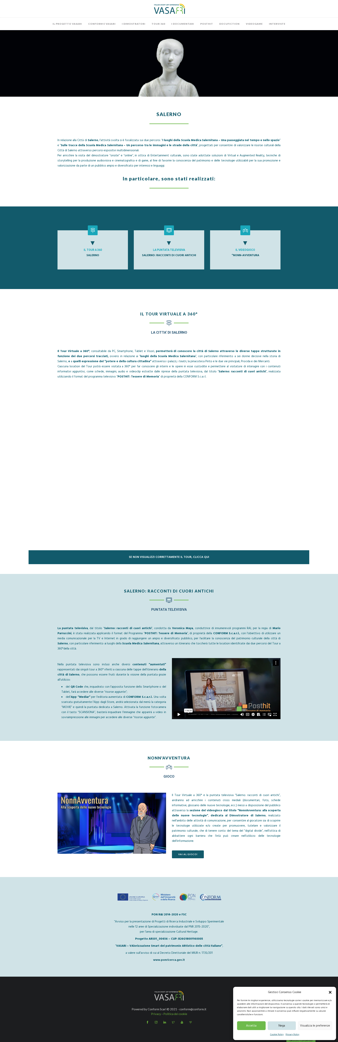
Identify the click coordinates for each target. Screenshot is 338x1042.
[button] (330, 992)
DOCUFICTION (229, 23)
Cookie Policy (277, 1035)
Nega (282, 1025)
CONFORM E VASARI (102, 23)
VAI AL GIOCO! (188, 854)
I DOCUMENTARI (182, 23)
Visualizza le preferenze (315, 1025)
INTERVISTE (277, 23)
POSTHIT (206, 23)
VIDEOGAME (254, 23)
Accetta (251, 1025)
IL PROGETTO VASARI (67, 23)
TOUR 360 (158, 23)
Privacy (156, 1014)
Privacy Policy (292, 1035)
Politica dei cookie (175, 1014)
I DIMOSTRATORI (133, 23)
